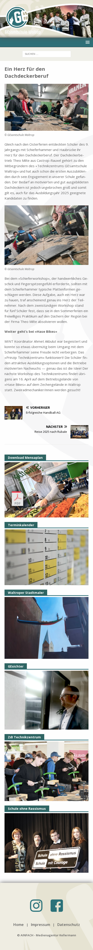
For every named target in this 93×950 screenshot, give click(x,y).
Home (18, 924)
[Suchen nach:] (46, 53)
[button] (87, 42)
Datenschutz (68, 924)
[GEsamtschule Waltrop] (46, 35)
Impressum (40, 924)
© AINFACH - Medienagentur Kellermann (46, 935)
